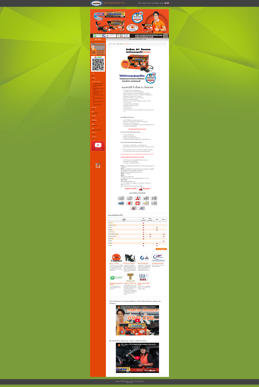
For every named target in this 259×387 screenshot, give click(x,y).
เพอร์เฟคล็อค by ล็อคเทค (98, 83)
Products (93, 79)
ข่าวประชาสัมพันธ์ (155, 3)
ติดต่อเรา (162, 3)
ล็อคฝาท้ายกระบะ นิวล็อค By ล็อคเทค (97, 89)
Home (93, 75)
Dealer (94, 125)
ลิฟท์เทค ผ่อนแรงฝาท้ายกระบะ (97, 102)
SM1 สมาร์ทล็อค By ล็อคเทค (97, 95)
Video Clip (94, 108)
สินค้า (149, 3)
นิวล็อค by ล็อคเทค (97, 81)
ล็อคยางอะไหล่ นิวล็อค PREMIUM (97, 86)
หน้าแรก (139, 3)
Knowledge (94, 121)
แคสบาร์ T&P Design (97, 104)
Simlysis (131, 382)
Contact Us (94, 138)
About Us (94, 133)
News (95, 112)
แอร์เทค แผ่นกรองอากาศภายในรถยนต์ (97, 92)
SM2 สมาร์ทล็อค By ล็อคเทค (97, 99)
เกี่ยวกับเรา (144, 3)
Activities (94, 117)
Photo (96, 129)
